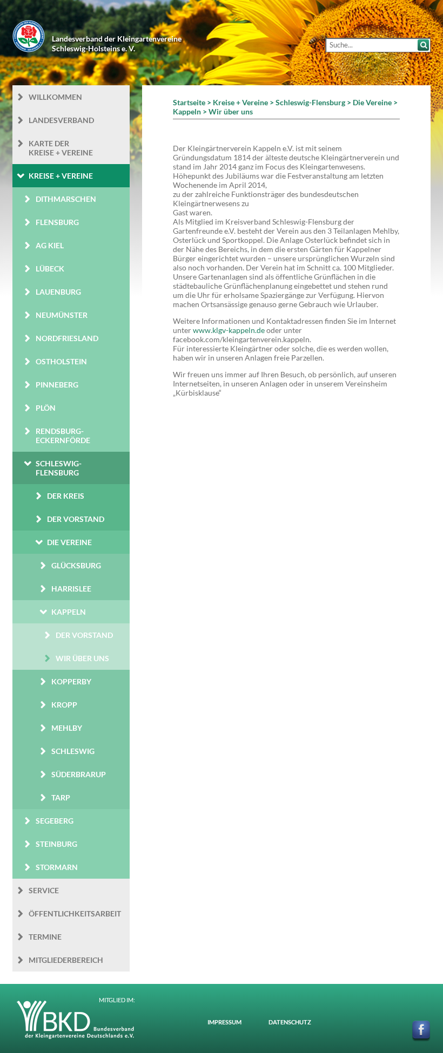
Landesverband (61, 120)
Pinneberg (57, 384)
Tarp (60, 797)
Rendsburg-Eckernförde (63, 435)
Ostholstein (61, 361)
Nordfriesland (67, 338)
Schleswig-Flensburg (59, 468)
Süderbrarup (78, 774)
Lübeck (50, 268)
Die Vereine (69, 542)
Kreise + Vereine (61, 175)
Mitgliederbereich (66, 959)
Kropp (64, 704)
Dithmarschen (66, 198)
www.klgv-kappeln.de (229, 330)
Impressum (224, 1021)
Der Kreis (65, 495)
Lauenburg (58, 291)
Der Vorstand (75, 519)
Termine (45, 936)
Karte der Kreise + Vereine (61, 148)
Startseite (189, 102)
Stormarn (57, 867)
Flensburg (57, 222)
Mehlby (66, 727)
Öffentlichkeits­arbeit (75, 913)
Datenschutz (290, 1021)
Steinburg (56, 843)
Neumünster (62, 315)
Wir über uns (82, 658)
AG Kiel (50, 245)
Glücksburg (76, 565)
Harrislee (71, 588)
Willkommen (55, 96)
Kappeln (68, 611)
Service (44, 890)
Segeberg (54, 820)
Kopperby (71, 681)
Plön (46, 407)
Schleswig (73, 751)
